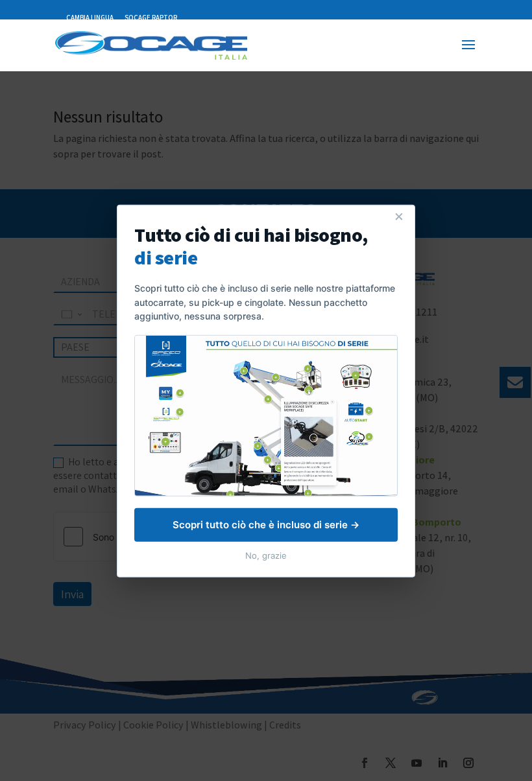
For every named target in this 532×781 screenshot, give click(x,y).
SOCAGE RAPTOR (151, 18)
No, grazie (266, 555)
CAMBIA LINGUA (90, 18)
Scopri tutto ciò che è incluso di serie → (266, 524)
